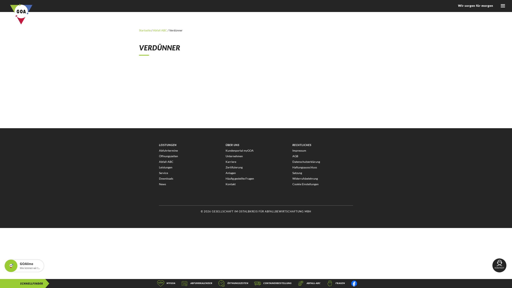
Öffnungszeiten (168, 156)
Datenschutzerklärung (306, 161)
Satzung (297, 173)
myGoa (171, 283)
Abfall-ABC (166, 161)
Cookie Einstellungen (305, 184)
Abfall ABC (160, 30)
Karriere (231, 161)
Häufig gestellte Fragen (240, 178)
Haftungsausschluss (304, 167)
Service (163, 173)
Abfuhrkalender (201, 283)
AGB (295, 156)
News (162, 184)
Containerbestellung (277, 283)
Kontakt (231, 184)
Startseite (145, 30)
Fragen (340, 283)
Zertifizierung (234, 167)
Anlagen (231, 173)
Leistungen (165, 167)
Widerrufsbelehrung (305, 178)
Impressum (299, 150)
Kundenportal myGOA (240, 150)
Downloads (166, 178)
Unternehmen (234, 156)
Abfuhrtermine (168, 150)
